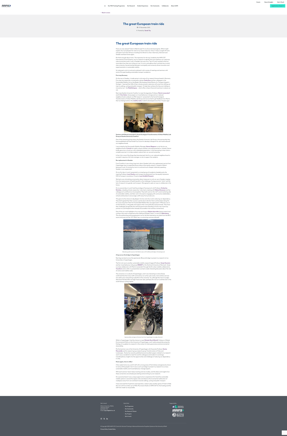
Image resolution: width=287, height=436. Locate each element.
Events (258, 2)
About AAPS (174, 6)
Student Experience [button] (142, 6)
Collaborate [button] (165, 6)
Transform (119, 269)
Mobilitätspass (132, 88)
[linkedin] (107, 418)
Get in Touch (280, 2)
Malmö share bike (153, 211)
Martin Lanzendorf (164, 93)
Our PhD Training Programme (116, 6)
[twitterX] (104, 418)
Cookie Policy (112, 429)
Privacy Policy (104, 429)
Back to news (106, 12)
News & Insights (268, 2)
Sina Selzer (123, 95)
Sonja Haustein (165, 263)
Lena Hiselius (131, 174)
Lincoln (129, 148)
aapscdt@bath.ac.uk (109, 410)
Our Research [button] (131, 6)
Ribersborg (165, 213)
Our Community (155, 6)
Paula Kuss (147, 80)
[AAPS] (6, 6)
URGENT (140, 265)
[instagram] (101, 418)
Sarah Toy (148, 30)
